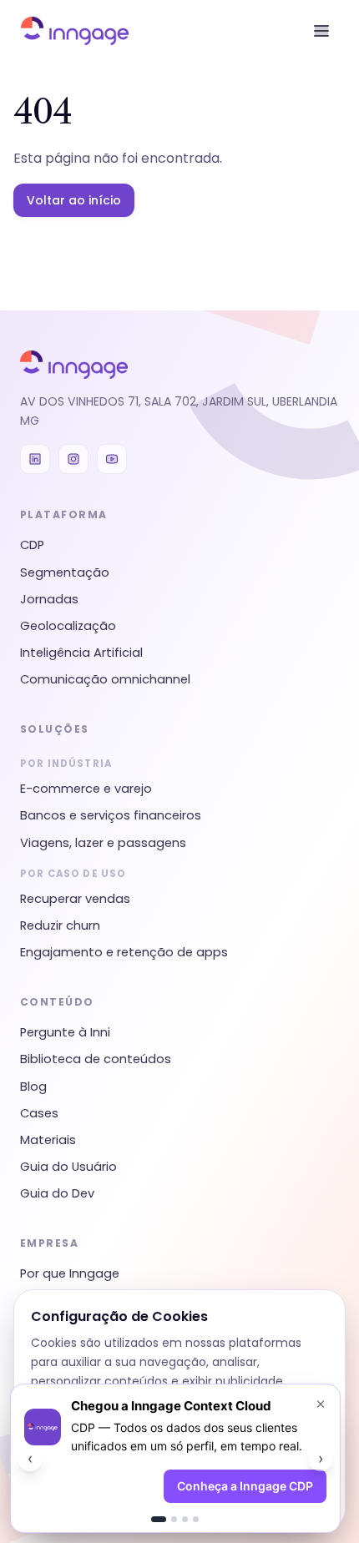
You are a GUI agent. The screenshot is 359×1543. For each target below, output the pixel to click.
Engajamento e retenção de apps (124, 952)
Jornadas (49, 599)
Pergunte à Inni (65, 1032)
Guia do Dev (57, 1193)
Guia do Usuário (68, 1166)
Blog (33, 1086)
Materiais (48, 1140)
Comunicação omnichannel (105, 679)
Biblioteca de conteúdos (95, 1059)
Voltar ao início (74, 200)
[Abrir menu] (321, 31)
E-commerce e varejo (86, 788)
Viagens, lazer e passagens (103, 843)
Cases (39, 1113)
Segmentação (64, 572)
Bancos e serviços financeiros (110, 815)
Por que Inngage (69, 1273)
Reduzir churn (60, 925)
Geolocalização (68, 626)
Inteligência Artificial (81, 652)
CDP (32, 545)
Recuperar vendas (75, 898)
